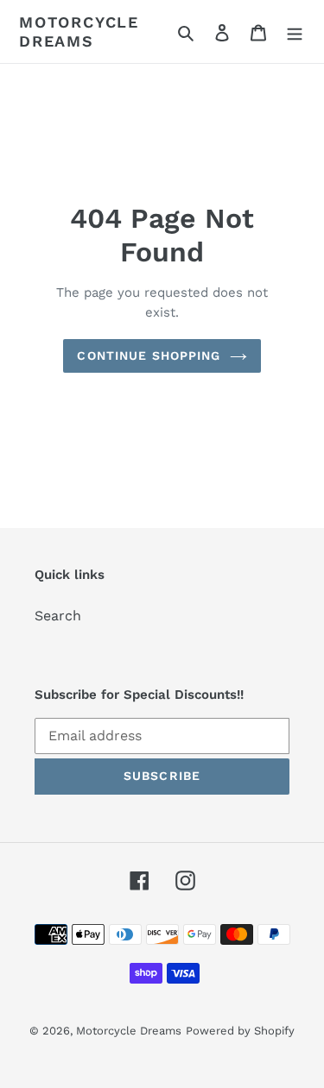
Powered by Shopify (240, 1030)
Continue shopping (148, 355)
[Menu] (294, 32)
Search (58, 615)
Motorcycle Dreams (79, 31)
